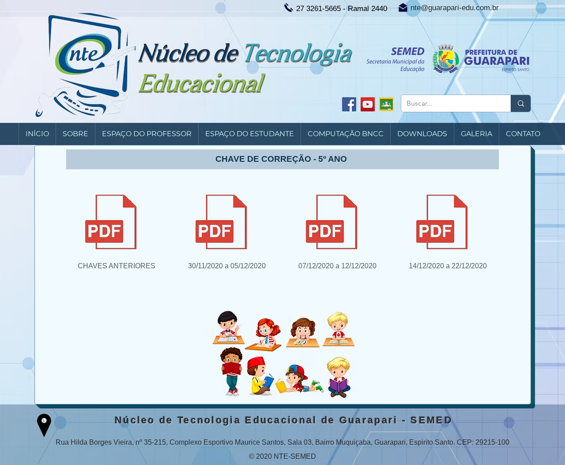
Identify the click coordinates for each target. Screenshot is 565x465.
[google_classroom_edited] (386, 104)
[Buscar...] (521, 103)
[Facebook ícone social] (349, 104)
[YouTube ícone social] (368, 104)
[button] (75, 134)
